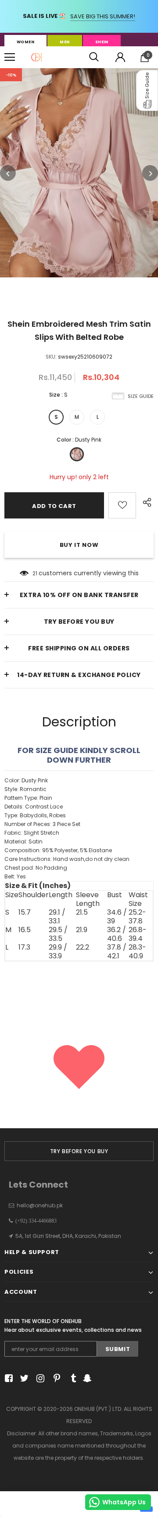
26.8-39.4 (138, 934)
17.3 (24, 947)
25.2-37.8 (137, 917)
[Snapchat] (86, 1378)
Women (25, 42)
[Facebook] (7, 1378)
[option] (79, 172)
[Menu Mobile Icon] (9, 57)
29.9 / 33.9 (58, 952)
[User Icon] (120, 57)
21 (34, 573)
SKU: (51, 356)
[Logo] (36, 57)
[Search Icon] (94, 57)
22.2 (82, 947)
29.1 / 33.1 (57, 917)
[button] (147, 90)
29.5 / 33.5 (58, 934)
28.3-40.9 (137, 952)
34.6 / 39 (117, 917)
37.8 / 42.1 (116, 952)
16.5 (24, 930)
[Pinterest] (54, 1378)
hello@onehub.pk (39, 1205)
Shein (101, 42)
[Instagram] (38, 1378)
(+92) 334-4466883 (35, 1220)
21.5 (82, 912)
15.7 (24, 912)
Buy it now (79, 545)
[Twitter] (23, 1378)
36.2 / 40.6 (116, 934)
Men (64, 42)
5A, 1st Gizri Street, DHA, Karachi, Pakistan (68, 1236)
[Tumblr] (70, 1378)
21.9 (81, 930)
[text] (79, 828)
